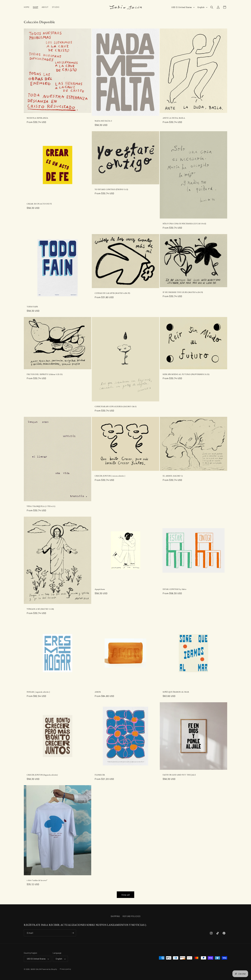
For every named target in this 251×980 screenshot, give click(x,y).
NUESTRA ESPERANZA (37, 118)
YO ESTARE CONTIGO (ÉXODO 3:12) (111, 189)
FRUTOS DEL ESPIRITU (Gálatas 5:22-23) (44, 374)
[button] (212, 7)
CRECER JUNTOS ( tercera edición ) (110, 476)
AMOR (98, 692)
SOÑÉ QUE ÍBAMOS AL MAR (176, 692)
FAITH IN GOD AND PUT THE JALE (179, 775)
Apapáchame (100, 589)
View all (125, 894)
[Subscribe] (73, 933)
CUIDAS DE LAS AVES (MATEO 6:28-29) (112, 293)
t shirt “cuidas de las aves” (37, 880)
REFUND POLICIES (131, 916)
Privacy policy (65, 969)
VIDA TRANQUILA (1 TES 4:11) (41, 506)
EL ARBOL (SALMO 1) (173, 476)
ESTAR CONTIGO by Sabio (174, 589)
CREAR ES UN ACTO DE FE (39, 204)
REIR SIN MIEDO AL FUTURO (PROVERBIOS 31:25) (186, 374)
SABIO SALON (36, 969)
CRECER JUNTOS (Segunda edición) (42, 775)
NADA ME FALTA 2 (103, 121)
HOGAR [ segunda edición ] (38, 692)
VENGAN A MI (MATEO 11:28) (40, 609)
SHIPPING (115, 916)
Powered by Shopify (49, 969)
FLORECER (100, 775)
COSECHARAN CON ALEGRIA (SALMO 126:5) (116, 406)
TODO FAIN (32, 307)
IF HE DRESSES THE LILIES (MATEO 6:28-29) (183, 292)
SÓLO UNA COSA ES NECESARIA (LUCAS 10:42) (184, 224)
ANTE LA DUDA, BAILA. (174, 118)
